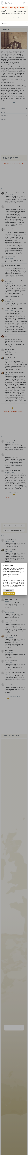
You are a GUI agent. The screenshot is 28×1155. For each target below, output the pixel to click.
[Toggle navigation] (25, 3)
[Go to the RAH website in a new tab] (2, 3)
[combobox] (14, 23)
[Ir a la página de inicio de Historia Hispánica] (7, 3)
